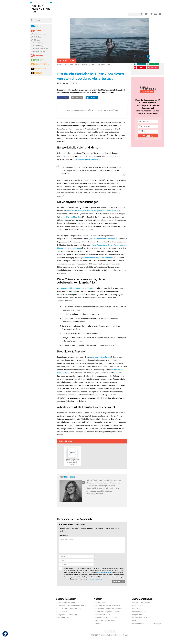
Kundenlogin (39, 46)
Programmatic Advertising (67, 615)
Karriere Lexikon (39, 52)
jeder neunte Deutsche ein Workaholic (98, 257)
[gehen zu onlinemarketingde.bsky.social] (160, 14)
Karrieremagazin (39, 34)
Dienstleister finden (102, 615)
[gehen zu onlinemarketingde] (146, 14)
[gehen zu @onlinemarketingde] (151, 14)
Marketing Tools (64, 618)
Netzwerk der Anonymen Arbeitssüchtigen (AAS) (86, 210)
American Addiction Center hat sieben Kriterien (79, 288)
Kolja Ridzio (111, 210)
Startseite (60, 64)
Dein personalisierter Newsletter (107, 606)
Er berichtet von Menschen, (71, 217)
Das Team (137, 609)
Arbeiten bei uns (139, 612)
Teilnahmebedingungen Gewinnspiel (147, 624)
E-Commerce (62, 612)
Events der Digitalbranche (105, 621)
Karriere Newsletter (40, 49)
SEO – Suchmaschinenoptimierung (71, 606)
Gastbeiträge (138, 606)
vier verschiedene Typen (100, 357)
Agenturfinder (100, 603)
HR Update (37, 37)
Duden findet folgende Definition (85, 159)
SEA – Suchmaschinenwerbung (69, 609)
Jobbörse (36, 40)
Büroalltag (86, 64)
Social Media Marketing (66, 603)
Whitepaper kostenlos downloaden (108, 609)
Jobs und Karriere (73, 64)
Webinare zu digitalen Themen (107, 612)
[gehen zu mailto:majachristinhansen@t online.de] (83, 482)
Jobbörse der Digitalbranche (106, 618)
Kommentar (63, 536)
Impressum (137, 615)
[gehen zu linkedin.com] (155, 14)
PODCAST (38, 73)
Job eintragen (40, 43)
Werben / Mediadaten (141, 603)
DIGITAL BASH (40, 69)
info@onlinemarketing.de (105, 572)
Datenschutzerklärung (95, 579)
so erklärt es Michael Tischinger (102, 239)
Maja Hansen (69, 477)
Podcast (98, 624)
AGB (134, 621)
